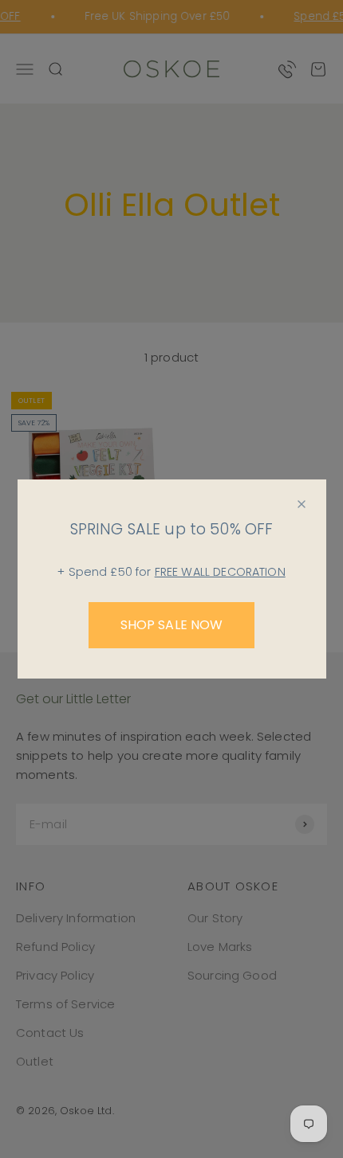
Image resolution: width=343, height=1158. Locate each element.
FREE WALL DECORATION (220, 572)
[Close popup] (301, 504)
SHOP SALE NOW (171, 625)
